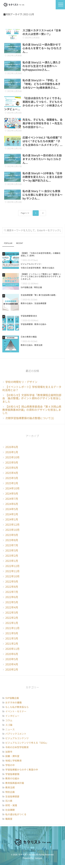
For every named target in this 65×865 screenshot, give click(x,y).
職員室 (8, 819)
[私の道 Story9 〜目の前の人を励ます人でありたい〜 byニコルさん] (12, 159)
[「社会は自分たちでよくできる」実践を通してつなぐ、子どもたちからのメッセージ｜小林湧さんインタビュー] (12, 101)
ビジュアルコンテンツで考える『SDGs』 (26, 743)
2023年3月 (11, 550)
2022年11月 (12, 571)
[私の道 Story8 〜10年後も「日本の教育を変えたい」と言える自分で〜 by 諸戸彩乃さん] (12, 177)
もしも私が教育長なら (17, 707)
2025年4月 (11, 473)
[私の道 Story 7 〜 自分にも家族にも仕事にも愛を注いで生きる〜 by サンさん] (12, 194)
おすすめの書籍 (13, 702)
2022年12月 (12, 566)
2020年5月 (11, 659)
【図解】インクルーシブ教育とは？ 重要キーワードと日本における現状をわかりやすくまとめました (41, 276)
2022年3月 (11, 612)
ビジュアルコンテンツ (31, 264)
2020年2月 (11, 669)
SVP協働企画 (26, 287)
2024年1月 (11, 519)
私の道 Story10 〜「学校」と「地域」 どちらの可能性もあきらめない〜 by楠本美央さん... (41, 84)
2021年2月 (11, 643)
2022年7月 (11, 592)
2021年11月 (12, 628)
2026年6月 (11, 447)
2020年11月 (12, 648)
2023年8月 (11, 540)
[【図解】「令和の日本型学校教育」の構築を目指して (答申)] (10, 260)
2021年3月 (11, 638)
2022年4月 (11, 607)
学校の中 (10, 765)
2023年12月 (12, 524)
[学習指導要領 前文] (10, 323)
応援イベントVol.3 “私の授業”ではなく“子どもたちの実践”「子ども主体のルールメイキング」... (42, 141)
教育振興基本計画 (14, 783)
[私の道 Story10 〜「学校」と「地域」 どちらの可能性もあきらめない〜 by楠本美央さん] (12, 84)
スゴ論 (8, 725)
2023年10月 (12, 529)
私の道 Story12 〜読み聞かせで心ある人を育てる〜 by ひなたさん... (42, 48)
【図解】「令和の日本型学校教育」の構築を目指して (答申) (41, 254)
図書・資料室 (12, 756)
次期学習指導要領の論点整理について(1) (29, 418)
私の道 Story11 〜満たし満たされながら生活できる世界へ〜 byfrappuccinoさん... (41, 66)
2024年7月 (11, 498)
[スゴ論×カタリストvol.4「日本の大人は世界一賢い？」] (12, 34)
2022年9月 (11, 581)
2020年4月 (11, 664)
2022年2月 (11, 617)
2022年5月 (11, 602)
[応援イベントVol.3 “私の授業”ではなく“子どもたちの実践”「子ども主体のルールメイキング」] (12, 141)
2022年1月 (11, 623)
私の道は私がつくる (15, 814)
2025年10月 (12, 457)
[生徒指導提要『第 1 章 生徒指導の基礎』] (10, 302)
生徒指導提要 (40, 303)
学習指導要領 (27, 324)
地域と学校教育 (13, 761)
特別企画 (38, 287)
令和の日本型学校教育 (31, 268)
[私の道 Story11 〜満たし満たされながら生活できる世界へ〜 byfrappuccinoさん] (12, 66)
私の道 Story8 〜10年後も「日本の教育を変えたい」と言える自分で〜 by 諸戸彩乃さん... (42, 177)
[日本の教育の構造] (10, 344)
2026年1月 (11, 452)
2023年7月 (11, 545)
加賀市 (8, 752)
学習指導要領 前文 (29, 316)
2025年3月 (11, 478)
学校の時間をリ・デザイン (21, 382)
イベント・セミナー (15, 711)
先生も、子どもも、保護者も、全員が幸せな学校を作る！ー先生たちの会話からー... (42, 123)
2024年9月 (11, 493)
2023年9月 (11, 535)
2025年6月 (11, 467)
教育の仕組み (48, 268)
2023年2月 (11, 555)
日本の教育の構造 (29, 337)
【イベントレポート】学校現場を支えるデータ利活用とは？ (31, 388)
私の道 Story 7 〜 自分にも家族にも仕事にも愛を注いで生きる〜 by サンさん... (42, 195)
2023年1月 (11, 561)
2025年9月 (11, 462)
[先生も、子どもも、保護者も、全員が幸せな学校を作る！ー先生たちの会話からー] (12, 123)
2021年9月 (11, 633)
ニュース (10, 729)
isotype (38, 858)
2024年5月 (11, 509)
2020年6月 (11, 654)
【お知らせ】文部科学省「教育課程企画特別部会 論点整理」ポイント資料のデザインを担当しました (31, 398)
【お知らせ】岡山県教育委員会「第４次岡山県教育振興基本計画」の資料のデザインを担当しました (31, 409)
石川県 (8, 801)
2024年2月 (11, 514)
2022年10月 (12, 576)
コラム (8, 720)
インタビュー (12, 716)
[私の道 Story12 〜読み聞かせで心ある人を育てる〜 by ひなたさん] (12, 48)
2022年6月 (11, 597)
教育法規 (38, 345)
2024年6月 (11, 504)
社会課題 (10, 810)
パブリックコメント (15, 734)
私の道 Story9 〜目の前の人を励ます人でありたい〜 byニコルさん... (42, 159)
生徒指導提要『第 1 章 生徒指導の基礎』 (39, 295)
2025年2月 (11, 483)
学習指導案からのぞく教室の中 (21, 770)
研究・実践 (11, 805)
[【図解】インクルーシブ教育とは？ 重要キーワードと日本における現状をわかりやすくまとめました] (10, 281)
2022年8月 (11, 586)
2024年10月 (12, 488)
